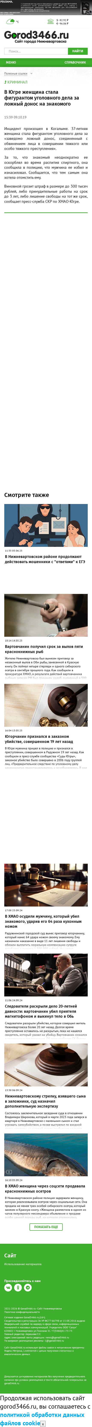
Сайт (10, 1255)
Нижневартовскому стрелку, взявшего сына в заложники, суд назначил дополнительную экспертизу (45, 1101)
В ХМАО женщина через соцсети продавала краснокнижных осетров (45, 1188)
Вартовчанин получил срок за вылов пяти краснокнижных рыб (44, 649)
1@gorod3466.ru (54, 1340)
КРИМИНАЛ (17, 82)
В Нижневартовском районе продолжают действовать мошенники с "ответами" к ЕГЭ (45, 559)
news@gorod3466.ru (57, 1337)
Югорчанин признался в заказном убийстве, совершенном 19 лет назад (39, 739)
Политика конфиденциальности (22, 1312)
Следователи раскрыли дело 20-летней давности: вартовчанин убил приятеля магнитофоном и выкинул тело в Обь (41, 1011)
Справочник (75, 62)
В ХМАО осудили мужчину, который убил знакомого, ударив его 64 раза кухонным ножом (43, 921)
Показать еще (46, 1227)
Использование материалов (23, 1264)
